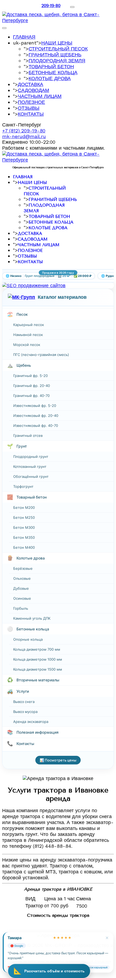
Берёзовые (23, 568)
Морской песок (26, 344)
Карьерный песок (28, 324)
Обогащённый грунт (31, 476)
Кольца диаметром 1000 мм (37, 659)
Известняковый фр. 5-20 (34, 405)
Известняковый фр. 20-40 (35, 415)
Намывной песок (28, 334)
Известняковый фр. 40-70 (35, 425)
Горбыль (20, 608)
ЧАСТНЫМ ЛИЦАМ (40, 96)
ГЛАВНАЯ (24, 37)
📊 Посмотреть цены (58, 760)
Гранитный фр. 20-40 (31, 385)
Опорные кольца (28, 639)
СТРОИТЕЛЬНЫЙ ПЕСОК (58, 49)
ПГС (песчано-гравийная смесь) (41, 354)
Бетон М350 (24, 537)
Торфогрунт (23, 486)
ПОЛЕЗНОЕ (31, 102)
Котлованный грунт (29, 466)
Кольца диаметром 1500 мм (37, 669)
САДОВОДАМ (33, 90)
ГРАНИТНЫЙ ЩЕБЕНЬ (55, 54)
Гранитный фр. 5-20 (30, 375)
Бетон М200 (24, 507)
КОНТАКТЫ (31, 114)
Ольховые (22, 578)
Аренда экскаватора (30, 721)
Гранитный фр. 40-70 (31, 395)
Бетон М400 (24, 547)
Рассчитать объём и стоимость (49, 970)
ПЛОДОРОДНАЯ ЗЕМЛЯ (57, 60)
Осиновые (22, 598)
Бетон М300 (24, 527)
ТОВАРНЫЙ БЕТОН (51, 66)
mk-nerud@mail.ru (24, 136)
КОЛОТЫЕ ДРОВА (50, 78)
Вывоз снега (24, 701)
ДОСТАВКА (30, 84)
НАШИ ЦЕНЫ (56, 43)
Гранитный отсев (28, 435)
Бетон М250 (24, 517)
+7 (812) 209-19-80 (23, 130)
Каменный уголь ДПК (31, 618)
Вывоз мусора (25, 711)
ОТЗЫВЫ (28, 108)
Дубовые (21, 588)
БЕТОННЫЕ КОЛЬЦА (53, 72)
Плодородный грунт (30, 456)
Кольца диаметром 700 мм (36, 649)
